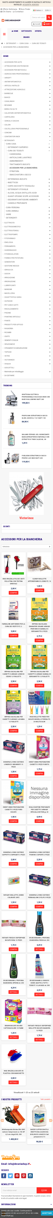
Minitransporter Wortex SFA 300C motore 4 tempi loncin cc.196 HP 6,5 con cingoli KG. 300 (13, 1132)
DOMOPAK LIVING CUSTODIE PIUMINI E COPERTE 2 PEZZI (39, 853)
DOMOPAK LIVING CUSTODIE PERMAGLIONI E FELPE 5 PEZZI (39, 896)
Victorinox (26, 518)
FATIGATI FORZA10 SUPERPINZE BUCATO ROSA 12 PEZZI (13, 939)
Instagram (30, 1175)
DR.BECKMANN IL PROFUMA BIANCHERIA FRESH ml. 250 (39, 939)
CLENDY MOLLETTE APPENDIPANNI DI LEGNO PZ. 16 (39, 580)
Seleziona (6, 546)
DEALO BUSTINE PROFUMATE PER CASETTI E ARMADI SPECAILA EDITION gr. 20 (39, 809)
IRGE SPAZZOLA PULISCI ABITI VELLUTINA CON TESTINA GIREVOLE (14, 581)
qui (12, 1216)
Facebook (3, 1175)
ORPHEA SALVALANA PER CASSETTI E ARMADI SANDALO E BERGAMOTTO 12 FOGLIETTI (39, 674)
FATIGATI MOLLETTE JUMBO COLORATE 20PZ (13, 896)
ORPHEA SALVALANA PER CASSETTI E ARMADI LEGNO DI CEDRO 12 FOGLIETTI (13, 674)
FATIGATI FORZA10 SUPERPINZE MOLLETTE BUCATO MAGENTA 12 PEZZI (39, 1028)
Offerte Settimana (8, 9)
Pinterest (23, 1175)
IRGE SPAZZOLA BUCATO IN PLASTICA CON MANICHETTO (13, 1072)
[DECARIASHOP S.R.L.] (11, 20)
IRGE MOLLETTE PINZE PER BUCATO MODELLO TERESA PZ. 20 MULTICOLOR (39, 719)
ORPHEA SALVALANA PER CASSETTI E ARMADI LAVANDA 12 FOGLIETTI (14, 719)
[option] (13, 1123)
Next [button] (50, 1120)
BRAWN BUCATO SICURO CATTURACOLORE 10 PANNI (13, 1027)
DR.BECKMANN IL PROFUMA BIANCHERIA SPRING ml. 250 (13, 982)
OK (45, 1190)
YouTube (17, 1175)
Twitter (10, 1175)
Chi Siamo (6, 12)
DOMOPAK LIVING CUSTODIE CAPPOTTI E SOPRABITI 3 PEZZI (13, 853)
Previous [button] (2, 1120)
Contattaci (19, 12)
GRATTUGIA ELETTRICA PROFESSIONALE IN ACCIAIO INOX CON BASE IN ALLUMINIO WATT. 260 (36, 397)
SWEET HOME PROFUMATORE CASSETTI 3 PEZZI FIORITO (39, 763)
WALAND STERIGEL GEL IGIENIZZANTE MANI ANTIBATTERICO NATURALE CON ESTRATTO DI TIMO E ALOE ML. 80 (35, 437)
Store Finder (24, 9)
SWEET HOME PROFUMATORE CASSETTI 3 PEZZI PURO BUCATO (13, 809)
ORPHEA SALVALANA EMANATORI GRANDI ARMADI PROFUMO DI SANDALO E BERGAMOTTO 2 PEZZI (39, 627)
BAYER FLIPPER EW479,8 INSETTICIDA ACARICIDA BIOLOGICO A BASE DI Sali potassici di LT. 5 (39, 1133)
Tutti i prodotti (46, 1099)
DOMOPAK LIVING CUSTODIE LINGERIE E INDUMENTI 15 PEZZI (13, 764)
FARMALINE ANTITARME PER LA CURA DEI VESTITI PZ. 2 (13, 625)
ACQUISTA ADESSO (31, 5)
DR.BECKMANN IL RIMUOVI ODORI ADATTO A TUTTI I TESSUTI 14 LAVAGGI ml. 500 (39, 983)
